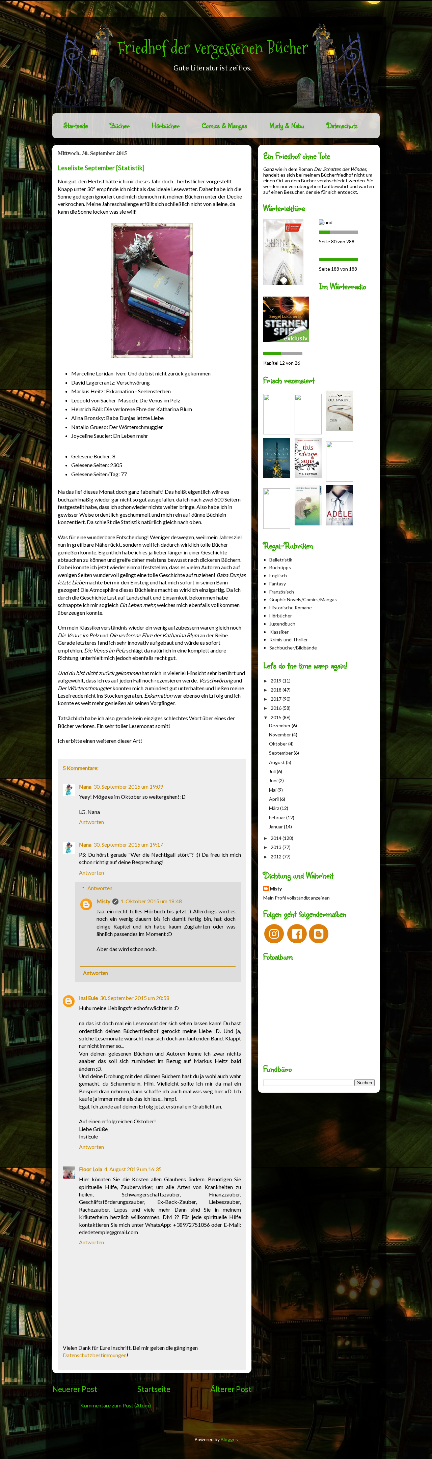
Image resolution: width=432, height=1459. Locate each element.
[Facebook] (297, 934)
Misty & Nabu (286, 125)
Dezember (280, 725)
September (281, 753)
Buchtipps (280, 567)
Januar (276, 826)
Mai (273, 790)
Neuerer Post (74, 1389)
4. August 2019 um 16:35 (133, 1169)
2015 (276, 717)
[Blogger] (318, 934)
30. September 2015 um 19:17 (128, 844)
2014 (276, 838)
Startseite (75, 125)
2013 (276, 847)
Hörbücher (166, 125)
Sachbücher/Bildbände (293, 647)
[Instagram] (274, 934)
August (277, 762)
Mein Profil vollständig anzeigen (296, 898)
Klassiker (279, 632)
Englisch (278, 575)
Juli (273, 771)
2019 (276, 680)
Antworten (91, 822)
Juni (273, 780)
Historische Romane (290, 607)
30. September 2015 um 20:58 (134, 998)
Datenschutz (341, 125)
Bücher (120, 125)
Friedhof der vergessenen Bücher (212, 47)
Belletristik (280, 560)
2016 (276, 708)
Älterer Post (230, 1389)
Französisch (281, 592)
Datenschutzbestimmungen (95, 1355)
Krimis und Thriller (288, 639)
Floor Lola (90, 1169)
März (274, 808)
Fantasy (277, 583)
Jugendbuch (282, 624)
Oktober (278, 744)
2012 (276, 856)
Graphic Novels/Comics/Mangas (303, 599)
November (280, 734)
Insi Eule (88, 998)
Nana (85, 786)
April (274, 799)
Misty (103, 901)
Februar (277, 817)
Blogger (229, 1439)
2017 (276, 699)
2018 (276, 690)
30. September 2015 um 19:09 (128, 786)
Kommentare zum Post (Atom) (115, 1405)
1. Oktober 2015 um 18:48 (151, 901)
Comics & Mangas (224, 125)
